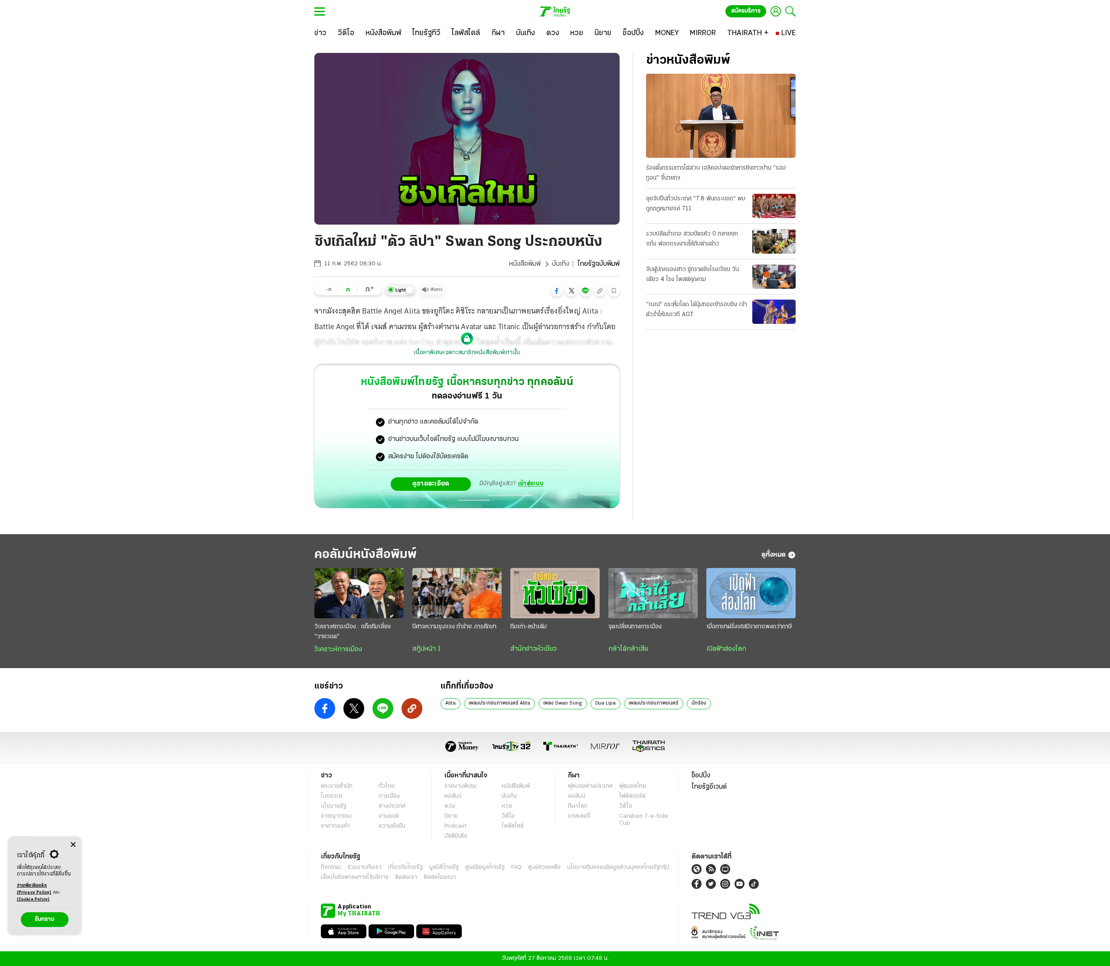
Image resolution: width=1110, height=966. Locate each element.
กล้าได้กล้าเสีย (628, 649)
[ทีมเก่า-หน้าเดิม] (555, 593)
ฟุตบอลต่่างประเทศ (590, 786)
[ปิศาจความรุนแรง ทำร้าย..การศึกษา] (457, 593)
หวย (507, 806)
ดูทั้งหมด (773, 555)
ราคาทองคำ (335, 826)
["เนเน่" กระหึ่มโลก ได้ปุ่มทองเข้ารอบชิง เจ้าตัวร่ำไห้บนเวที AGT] (774, 312)
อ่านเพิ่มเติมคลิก (34, 889)
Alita (450, 703)
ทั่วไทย (387, 786)
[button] (556, 291)
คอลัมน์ (453, 796)
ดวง (449, 806)
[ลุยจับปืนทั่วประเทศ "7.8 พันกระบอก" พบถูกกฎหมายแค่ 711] (774, 206)
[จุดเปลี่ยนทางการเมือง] (653, 593)
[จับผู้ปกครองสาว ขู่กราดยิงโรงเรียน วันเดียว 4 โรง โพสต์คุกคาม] (774, 276)
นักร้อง (699, 703)
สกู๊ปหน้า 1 (426, 649)
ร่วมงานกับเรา (364, 867)
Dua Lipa (605, 703)
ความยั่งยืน (392, 826)
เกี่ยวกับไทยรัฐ (405, 867)
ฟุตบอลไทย (632, 786)
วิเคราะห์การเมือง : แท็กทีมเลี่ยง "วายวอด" (352, 631)
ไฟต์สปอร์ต (632, 796)
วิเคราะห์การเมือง (338, 649)
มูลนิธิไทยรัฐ (444, 867)
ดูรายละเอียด (431, 483)
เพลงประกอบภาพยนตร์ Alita (499, 703)
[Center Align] (73, 845)
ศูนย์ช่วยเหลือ (544, 867)
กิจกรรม (331, 867)
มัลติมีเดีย (455, 836)
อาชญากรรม (336, 816)
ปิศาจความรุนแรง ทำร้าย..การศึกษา (454, 626)
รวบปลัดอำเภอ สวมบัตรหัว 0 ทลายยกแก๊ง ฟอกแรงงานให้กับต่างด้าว (692, 239)
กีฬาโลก (578, 806)
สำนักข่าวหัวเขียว (533, 649)
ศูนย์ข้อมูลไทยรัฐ (485, 867)
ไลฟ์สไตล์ (513, 826)
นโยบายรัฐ (333, 806)
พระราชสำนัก (337, 786)
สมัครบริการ (746, 11)
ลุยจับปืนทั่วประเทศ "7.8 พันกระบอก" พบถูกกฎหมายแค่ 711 (695, 204)
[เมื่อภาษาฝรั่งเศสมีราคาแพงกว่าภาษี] (751, 593)
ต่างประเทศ (392, 806)
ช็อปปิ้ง (701, 775)
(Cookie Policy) (33, 899)
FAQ (516, 867)
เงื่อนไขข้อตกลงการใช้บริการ (354, 877)
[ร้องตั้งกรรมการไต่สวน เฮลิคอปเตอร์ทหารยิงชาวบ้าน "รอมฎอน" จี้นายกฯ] (721, 116)
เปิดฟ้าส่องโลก (726, 649)
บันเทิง (560, 264)
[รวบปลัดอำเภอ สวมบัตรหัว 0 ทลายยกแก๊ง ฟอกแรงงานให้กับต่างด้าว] (774, 241)
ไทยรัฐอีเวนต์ (709, 786)
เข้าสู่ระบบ (530, 483)
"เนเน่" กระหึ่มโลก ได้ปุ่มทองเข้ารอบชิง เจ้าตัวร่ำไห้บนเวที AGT (696, 309)
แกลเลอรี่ (579, 816)
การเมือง (389, 796)
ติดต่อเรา (406, 877)
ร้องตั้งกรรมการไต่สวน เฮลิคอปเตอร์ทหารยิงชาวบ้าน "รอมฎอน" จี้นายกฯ (716, 173)
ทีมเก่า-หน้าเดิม (528, 626)
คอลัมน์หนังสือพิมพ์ (365, 554)
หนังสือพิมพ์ (525, 264)
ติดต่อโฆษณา (440, 877)
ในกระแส (331, 796)
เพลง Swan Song (562, 703)
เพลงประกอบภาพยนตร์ (654, 703)
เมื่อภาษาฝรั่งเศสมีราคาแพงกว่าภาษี (749, 626)
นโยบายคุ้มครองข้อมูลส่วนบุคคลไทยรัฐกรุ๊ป (618, 867)
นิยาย (451, 816)
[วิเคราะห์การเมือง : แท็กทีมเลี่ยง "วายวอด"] (359, 593)
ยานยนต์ (389, 816)
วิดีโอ (508, 816)
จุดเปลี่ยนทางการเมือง (635, 626)
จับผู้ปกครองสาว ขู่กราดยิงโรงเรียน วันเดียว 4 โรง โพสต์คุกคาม (692, 274)
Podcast (455, 826)
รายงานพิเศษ (460, 786)
